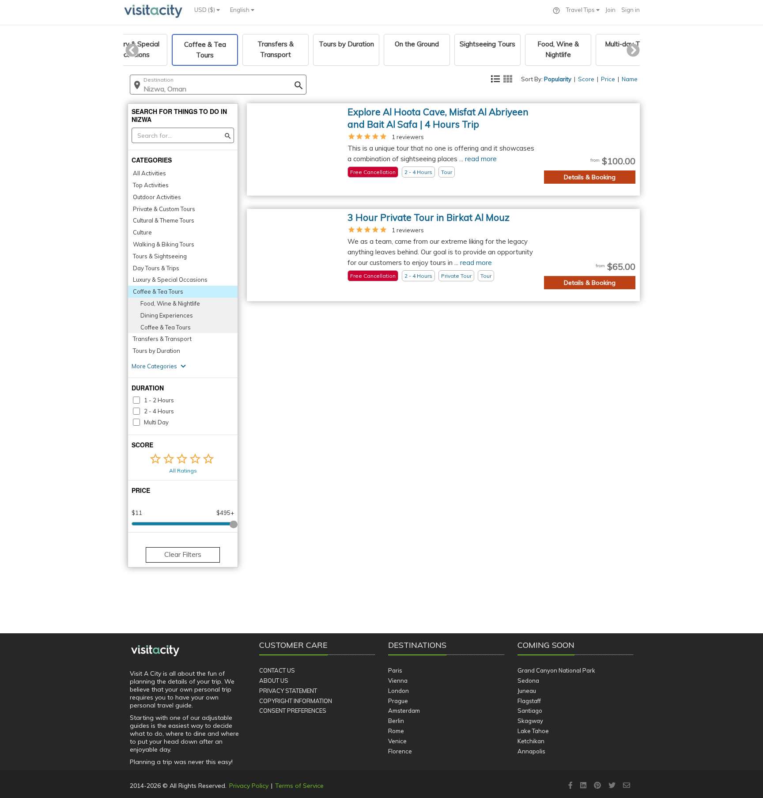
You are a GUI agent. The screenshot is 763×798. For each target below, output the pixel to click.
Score (586, 79)
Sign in (630, 9)
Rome (396, 730)
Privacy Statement (288, 690)
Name (630, 79)
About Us (273, 680)
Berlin (396, 720)
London (398, 690)
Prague (398, 700)
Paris (395, 670)
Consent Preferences (292, 710)
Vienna (398, 680)
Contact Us (277, 670)
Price (608, 79)
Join (610, 9)
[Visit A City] (155, 650)
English (240, 9)
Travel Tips (581, 9)
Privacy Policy (248, 786)
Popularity (557, 79)
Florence (400, 751)
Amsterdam (404, 710)
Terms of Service (299, 786)
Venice (397, 741)
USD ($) (205, 9)
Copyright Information (295, 700)
